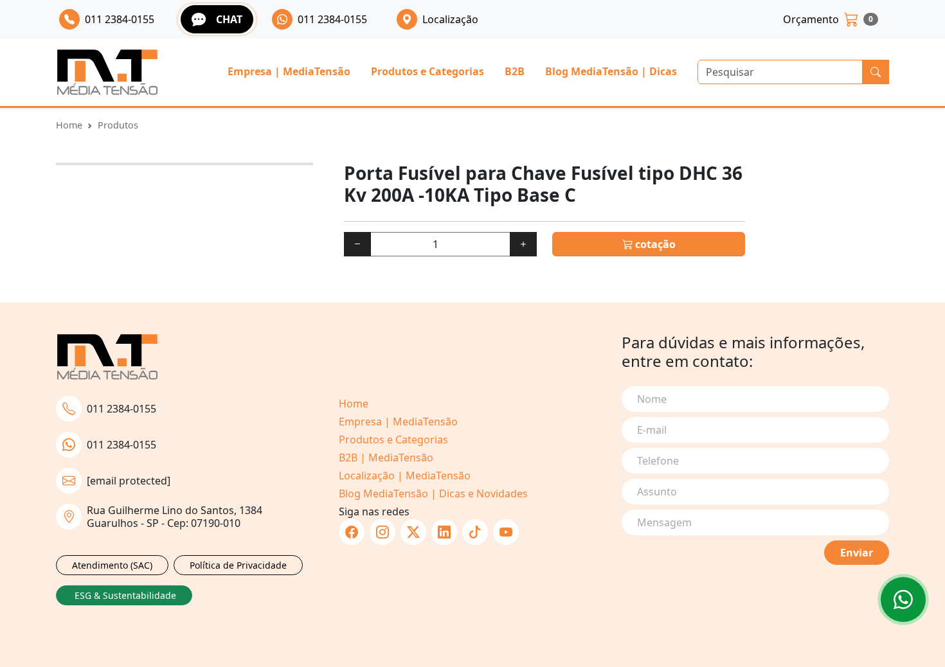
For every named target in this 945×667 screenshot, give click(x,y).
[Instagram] (382, 532)
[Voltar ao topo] (903, 599)
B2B (515, 71)
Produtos (118, 125)
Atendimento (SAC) (112, 565)
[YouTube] (506, 532)
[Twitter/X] (413, 532)
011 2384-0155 (121, 409)
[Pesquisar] (875, 72)
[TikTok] (475, 532)
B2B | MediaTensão (386, 457)
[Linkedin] (444, 532)
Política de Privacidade (238, 565)
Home (69, 125)
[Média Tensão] (107, 72)
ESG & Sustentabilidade (125, 595)
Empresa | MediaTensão (289, 71)
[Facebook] (351, 532)
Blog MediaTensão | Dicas (611, 71)
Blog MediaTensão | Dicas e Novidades (433, 493)
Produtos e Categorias (427, 71)
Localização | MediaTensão (405, 475)
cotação (654, 244)
